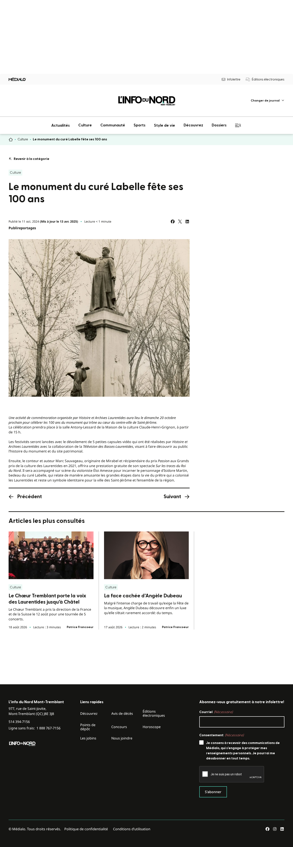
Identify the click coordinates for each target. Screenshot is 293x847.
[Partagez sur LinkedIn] (187, 221)
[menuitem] (267, 100)
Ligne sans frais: (34, 728)
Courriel (216, 712)
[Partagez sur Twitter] (180, 221)
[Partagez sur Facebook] (172, 221)
